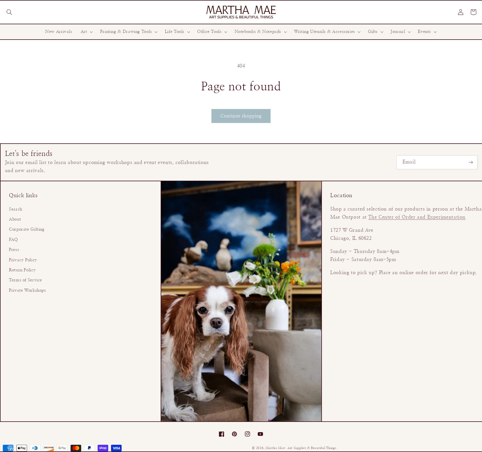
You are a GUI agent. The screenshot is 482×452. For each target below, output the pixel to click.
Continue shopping (241, 116)
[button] (9, 12)
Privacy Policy (23, 260)
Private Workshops (27, 290)
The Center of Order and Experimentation (417, 217)
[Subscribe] (470, 162)
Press (14, 250)
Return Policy (22, 270)
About (15, 219)
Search (15, 209)
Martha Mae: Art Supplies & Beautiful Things (301, 448)
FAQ (13, 240)
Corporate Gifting (27, 229)
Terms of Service (25, 280)
